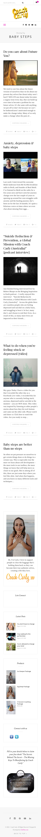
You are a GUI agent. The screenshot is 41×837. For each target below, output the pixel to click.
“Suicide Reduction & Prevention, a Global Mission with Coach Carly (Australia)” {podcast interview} (17, 244)
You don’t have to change (26, 624)
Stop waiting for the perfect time (24, 635)
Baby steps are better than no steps (17, 446)
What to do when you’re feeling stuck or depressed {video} (19, 350)
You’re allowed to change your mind (25, 645)
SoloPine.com (24, 830)
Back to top (20, 834)
